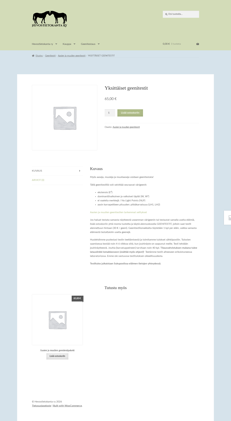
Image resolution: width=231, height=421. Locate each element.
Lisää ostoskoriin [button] (57, 356)
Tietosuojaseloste (41, 405)
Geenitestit (50, 56)
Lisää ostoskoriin (130, 113)
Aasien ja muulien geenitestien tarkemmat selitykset (118, 212)
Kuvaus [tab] (37, 171)
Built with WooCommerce (67, 405)
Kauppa (67, 44)
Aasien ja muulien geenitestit (71, 56)
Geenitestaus (88, 44)
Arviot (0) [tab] (38, 180)
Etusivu (39, 56)
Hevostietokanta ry (42, 44)
